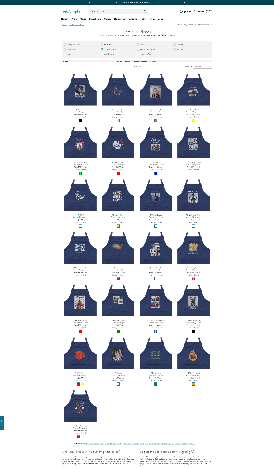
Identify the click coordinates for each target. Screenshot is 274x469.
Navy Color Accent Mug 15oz (133, 443)
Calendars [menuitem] (134, 19)
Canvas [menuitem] (107, 19)
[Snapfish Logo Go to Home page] (72, 11)
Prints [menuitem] (74, 19)
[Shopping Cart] (210, 11)
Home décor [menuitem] (120, 19)
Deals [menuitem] (160, 19)
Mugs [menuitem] (152, 19)
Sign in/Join (187, 11)
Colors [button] (153, 61)
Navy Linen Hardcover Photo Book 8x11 (159, 443)
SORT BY (188, 67)
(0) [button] (188, 25)
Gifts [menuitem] (144, 19)
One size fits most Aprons (94, 443)
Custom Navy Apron (76, 24)
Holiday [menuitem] (64, 19)
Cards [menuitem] (83, 19)
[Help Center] (207, 11)
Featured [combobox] (197, 66)
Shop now (162, 2)
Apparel (64, 24)
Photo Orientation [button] (140, 61)
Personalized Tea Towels (113, 443)
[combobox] (118, 11)
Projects (200, 11)
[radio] (80, 120)
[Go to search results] (145, 11)
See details (171, 35)
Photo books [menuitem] (95, 19)
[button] (80, 88)
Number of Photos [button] (123, 61)
